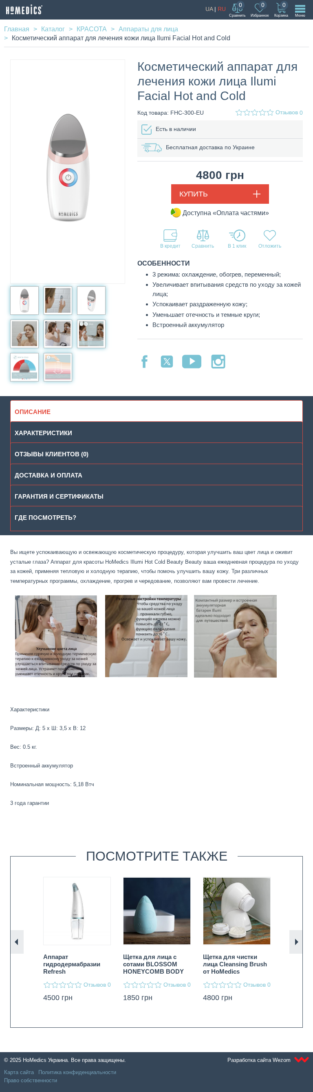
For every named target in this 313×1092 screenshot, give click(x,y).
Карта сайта (19, 1072)
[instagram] (218, 361)
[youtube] (191, 361)
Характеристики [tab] (43, 432)
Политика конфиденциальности (77, 1072)
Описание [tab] (33, 411)
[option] (77, 942)
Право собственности (30, 1080)
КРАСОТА (92, 29)
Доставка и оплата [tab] (48, 475)
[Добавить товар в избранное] (269, 238)
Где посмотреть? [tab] (45, 517)
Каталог (53, 29)
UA (209, 9)
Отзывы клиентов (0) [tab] (51, 454)
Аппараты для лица (148, 29)
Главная (16, 29)
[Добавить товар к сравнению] (203, 238)
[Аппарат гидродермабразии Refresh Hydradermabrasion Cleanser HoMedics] (77, 911)
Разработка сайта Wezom (259, 1060)
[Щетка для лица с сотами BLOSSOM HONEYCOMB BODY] (157, 911)
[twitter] (167, 361)
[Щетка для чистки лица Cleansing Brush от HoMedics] (237, 911)
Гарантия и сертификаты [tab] (59, 496)
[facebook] (144, 361)
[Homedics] (24, 9)
